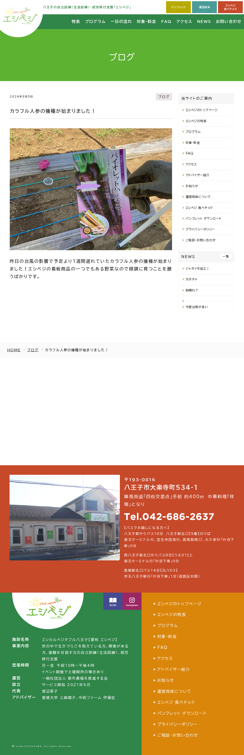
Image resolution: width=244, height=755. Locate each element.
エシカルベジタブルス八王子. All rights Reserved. (44, 746)
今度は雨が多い (197, 307)
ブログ (164, 96)
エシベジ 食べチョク (199, 207)
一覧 (226, 256)
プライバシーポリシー (200, 229)
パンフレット (178, 7)
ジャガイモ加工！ (198, 268)
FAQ (189, 153)
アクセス (191, 164)
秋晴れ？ (192, 290)
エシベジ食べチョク (230, 7)
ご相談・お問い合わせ (201, 240)
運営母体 (204, 7)
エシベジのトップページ (202, 110)
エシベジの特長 (196, 121)
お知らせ (192, 186)
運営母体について (198, 196)
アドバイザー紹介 (197, 175)
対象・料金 (193, 142)
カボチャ (192, 279)
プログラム (193, 131)
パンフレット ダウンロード (204, 218)
